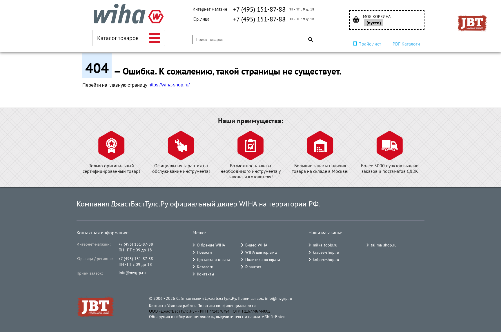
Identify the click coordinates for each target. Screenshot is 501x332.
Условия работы (181, 305)
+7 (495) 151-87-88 (259, 9)
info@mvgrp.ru (132, 272)
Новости (204, 252)
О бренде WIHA (211, 245)
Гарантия (253, 266)
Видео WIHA (256, 245)
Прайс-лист (369, 44)
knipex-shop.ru (326, 259)
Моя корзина (377, 16)
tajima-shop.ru (384, 245)
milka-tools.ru (325, 245)
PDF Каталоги (406, 44)
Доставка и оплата (213, 259)
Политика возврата (262, 259)
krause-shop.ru (326, 252)
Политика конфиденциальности (226, 305)
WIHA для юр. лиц (261, 252)
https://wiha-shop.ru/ (169, 84)
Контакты (205, 274)
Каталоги (205, 266)
